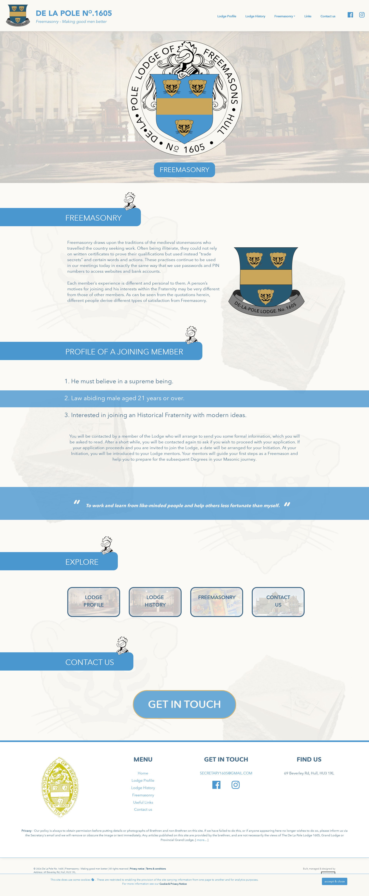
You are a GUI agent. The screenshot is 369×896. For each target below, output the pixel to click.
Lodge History (143, 788)
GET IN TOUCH (184, 704)
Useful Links (143, 802)
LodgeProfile (94, 601)
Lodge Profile (143, 780)
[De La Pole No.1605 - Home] (59, 15)
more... (202, 840)
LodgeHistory (155, 601)
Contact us (143, 809)
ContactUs (278, 601)
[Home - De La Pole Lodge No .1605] (60, 787)
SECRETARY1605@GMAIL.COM (226, 773)
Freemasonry (216, 597)
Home (143, 773)
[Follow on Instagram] (360, 15)
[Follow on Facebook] (349, 15)
